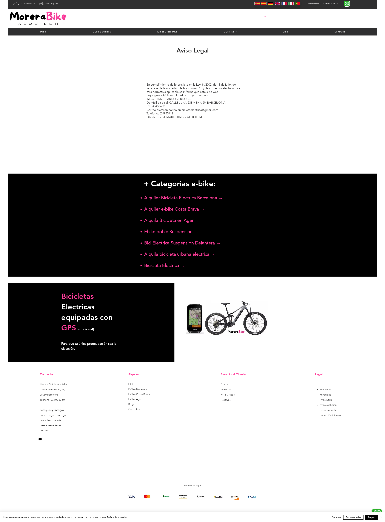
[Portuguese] (297, 3)
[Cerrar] (381, 517)
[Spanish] (257, 3)
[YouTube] (40, 439)
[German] (270, 3)
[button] (265, 16)
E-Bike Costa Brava (139, 394)
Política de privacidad (117, 517)
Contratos (134, 409)
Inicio (131, 384)
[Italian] (291, 3)
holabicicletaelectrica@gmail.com (195, 110)
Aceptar (371, 517)
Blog (131, 404)
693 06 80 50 (57, 399)
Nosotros (226, 389)
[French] (284, 3)
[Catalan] (263, 3)
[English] (277, 3)
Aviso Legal (326, 399)
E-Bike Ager (135, 399)
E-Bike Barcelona (137, 389)
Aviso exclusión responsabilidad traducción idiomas (330, 410)
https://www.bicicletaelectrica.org (168, 95)
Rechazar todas (353, 517)
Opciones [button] (336, 517)
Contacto (226, 384)
